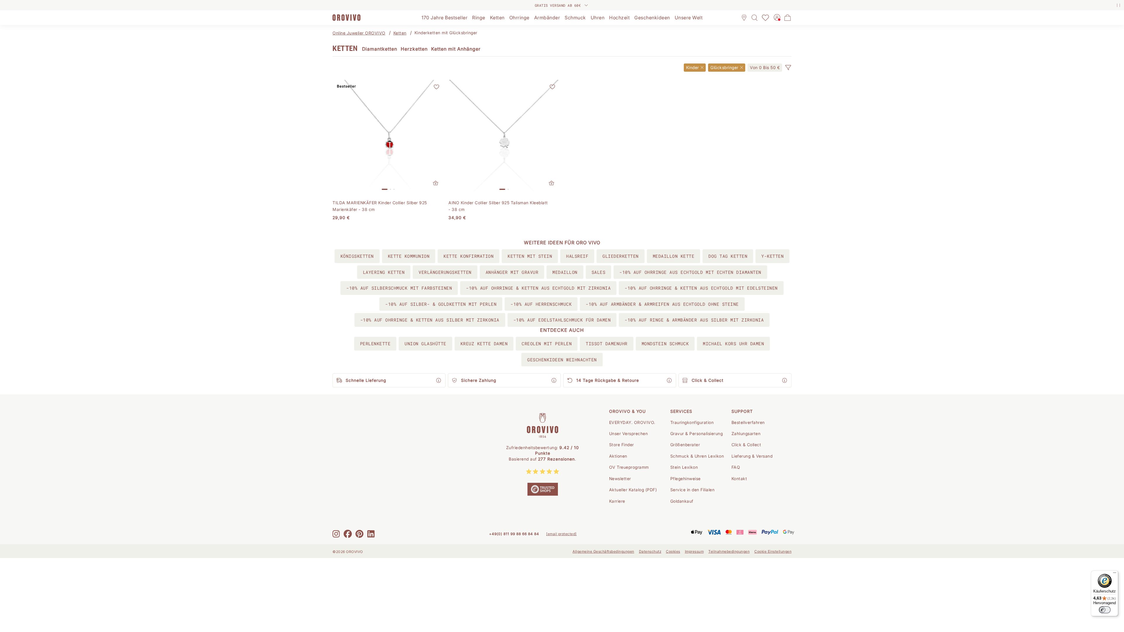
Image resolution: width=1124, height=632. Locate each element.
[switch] (1105, 609)
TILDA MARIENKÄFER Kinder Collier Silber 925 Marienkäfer (380, 206)
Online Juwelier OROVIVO (359, 32)
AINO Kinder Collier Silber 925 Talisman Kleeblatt (498, 206)
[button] (787, 67)
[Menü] (1114, 574)
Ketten (400, 32)
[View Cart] (787, 17)
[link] (765, 67)
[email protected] (561, 534)
